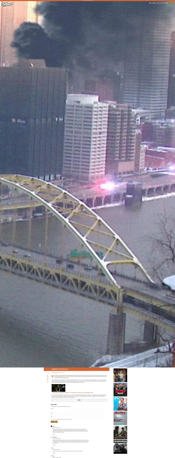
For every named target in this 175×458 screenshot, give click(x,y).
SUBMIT (87, 234)
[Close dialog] (96, 222)
